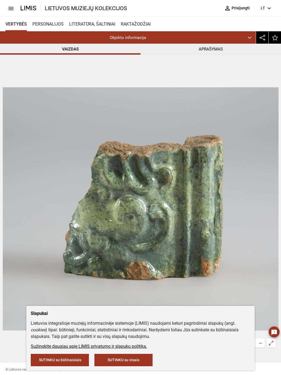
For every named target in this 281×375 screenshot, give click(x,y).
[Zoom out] (260, 342)
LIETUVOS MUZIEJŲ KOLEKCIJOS (86, 8)
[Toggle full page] (271, 342)
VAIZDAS (70, 49)
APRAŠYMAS (211, 49)
